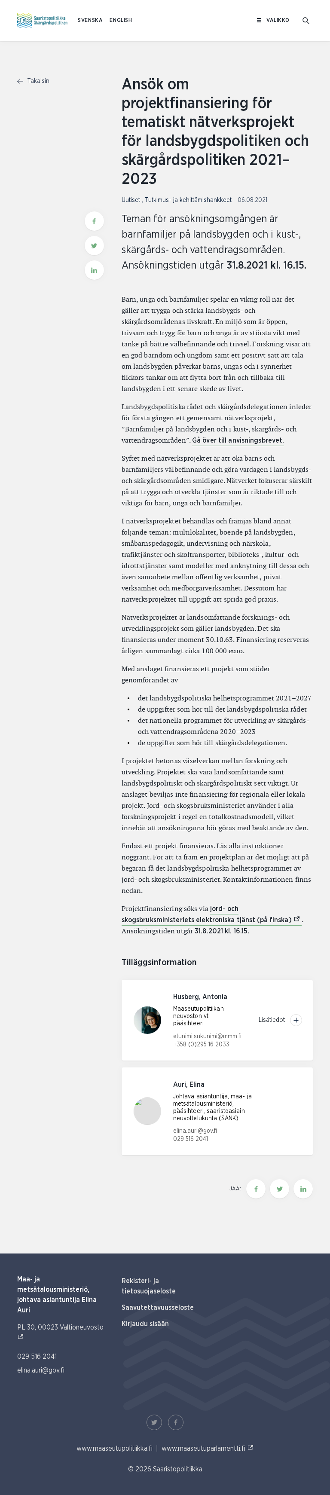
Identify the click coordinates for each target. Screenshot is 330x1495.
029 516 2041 (190, 1139)
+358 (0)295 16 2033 (201, 1045)
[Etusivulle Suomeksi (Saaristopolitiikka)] (42, 20)
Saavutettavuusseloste (158, 1307)
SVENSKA (90, 20)
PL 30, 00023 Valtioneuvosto (60, 1332)
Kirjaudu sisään (145, 1324)
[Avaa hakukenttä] (306, 21)
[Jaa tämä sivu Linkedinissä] (94, 270)
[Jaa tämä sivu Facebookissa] (94, 221)
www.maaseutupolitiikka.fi (114, 1448)
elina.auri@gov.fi (195, 1131)
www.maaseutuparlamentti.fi (208, 1448)
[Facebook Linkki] (175, 1422)
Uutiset (132, 200)
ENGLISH (121, 20)
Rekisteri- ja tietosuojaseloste (149, 1286)
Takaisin (37, 81)
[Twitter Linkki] (154, 1422)
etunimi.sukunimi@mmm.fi (207, 1036)
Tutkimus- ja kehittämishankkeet (189, 200)
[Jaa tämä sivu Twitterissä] (94, 245)
